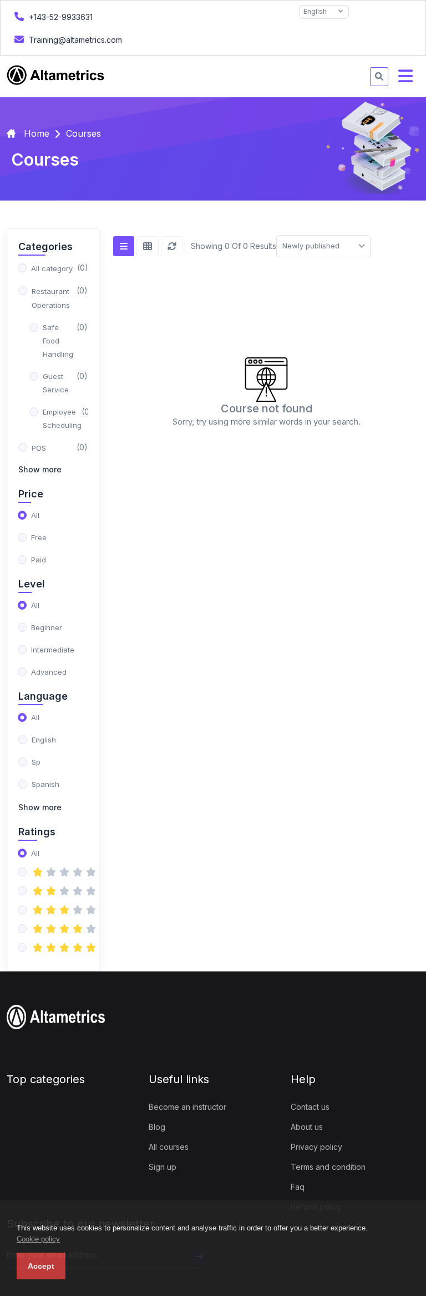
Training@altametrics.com (74, 39)
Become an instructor (187, 1106)
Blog (157, 1126)
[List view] (123, 246)
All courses (169, 1147)
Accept (41, 1266)
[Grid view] (147, 246)
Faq (298, 1187)
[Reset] (172, 246)
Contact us (310, 1106)
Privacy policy (316, 1147)
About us (307, 1126)
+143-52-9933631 (60, 17)
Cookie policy (38, 1239)
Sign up (162, 1167)
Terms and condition (328, 1167)
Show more (40, 469)
